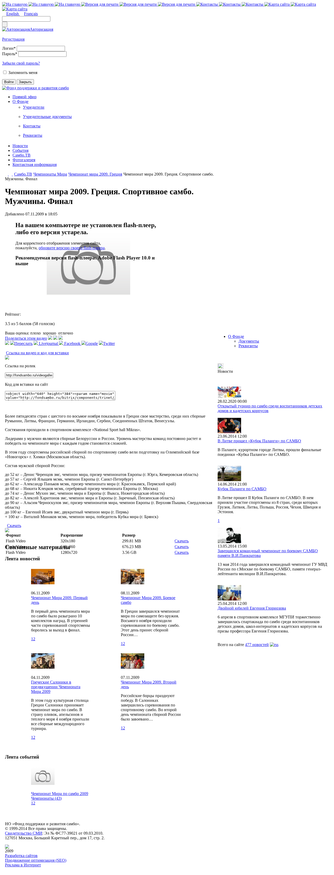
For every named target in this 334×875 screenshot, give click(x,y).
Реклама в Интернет (23, 865)
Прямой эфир (25, 97)
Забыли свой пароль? (21, 63)
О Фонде (20, 101)
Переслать (23, 343)
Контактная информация (35, 164)
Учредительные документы (47, 116)
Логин (9, 48)
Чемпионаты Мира (50, 174)
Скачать (14, 525)
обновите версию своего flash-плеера (72, 248)
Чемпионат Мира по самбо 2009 (59, 793)
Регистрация (13, 39)
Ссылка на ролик (20, 366)
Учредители (33, 107)
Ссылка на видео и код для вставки (37, 353)
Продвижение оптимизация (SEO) (35, 860)
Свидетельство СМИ (23, 833)
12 (33, 639)
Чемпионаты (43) (46, 798)
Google (92, 343)
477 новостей (257, 644)
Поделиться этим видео (26, 338)
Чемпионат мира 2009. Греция (95, 174)
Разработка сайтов (21, 855)
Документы (248, 341)
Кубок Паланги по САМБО (242, 489)
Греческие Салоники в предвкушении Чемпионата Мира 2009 (55, 687)
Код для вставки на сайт (26, 384)
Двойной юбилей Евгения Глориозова (252, 608)
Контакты (31, 126)
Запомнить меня (22, 72)
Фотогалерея (24, 160)
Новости (20, 146)
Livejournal (48, 343)
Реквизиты (32, 135)
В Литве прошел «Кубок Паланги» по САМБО (259, 441)
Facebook (72, 343)
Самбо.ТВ (22, 155)
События (20, 150)
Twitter (109, 343)
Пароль (9, 54)
